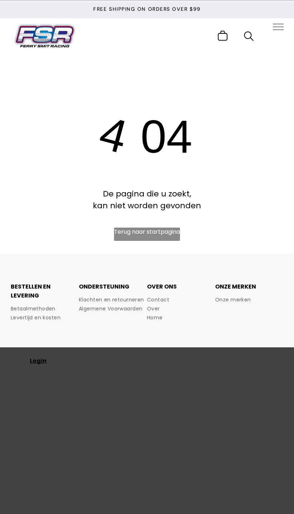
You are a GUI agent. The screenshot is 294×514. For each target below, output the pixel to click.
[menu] (278, 27)
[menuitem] (45, 308)
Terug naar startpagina (147, 232)
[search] (249, 37)
